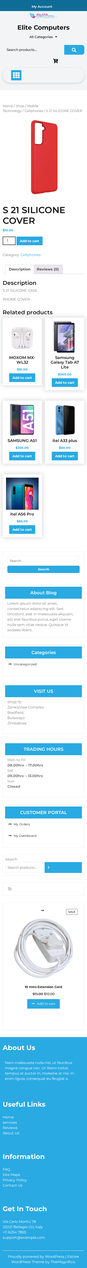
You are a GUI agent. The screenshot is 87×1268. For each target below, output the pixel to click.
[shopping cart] (56, 61)
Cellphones (34, 111)
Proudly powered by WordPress (36, 1256)
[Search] (63, 867)
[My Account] (28, 61)
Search (74, 50)
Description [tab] (20, 269)
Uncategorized (25, 664)
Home (8, 106)
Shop (20, 106)
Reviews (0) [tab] (48, 269)
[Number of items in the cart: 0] (9, 888)
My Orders (22, 824)
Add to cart (29, 241)
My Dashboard (25, 836)
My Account (42, 6)
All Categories (41, 37)
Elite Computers (43, 27)
